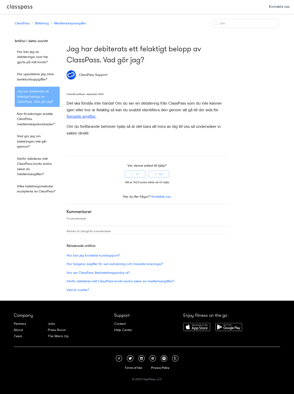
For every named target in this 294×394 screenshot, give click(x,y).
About (18, 330)
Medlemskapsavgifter (70, 23)
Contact (120, 324)
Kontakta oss (279, 7)
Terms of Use (133, 368)
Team (18, 336)
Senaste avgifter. (81, 116)
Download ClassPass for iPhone (196, 327)
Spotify (164, 358)
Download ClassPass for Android (228, 327)
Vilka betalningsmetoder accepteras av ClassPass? (36, 189)
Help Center (123, 330)
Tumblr (175, 358)
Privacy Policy (160, 368)
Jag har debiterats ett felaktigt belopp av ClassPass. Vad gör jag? (35, 96)
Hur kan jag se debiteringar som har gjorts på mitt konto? (32, 57)
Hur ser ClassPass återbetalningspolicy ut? (98, 273)
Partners (20, 324)
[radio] (135, 174)
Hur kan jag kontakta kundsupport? (93, 255)
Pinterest (153, 358)
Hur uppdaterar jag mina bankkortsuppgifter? (35, 77)
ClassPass (19, 7)
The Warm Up (58, 336)
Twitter (130, 358)
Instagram (141, 358)
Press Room (57, 330)
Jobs (51, 324)
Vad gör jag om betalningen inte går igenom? (32, 141)
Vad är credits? (78, 290)
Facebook (119, 358)
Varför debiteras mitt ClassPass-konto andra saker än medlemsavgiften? (34, 167)
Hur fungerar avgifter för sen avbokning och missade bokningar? (115, 264)
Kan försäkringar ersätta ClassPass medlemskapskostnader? (36, 119)
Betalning (42, 23)
